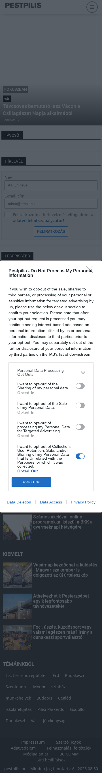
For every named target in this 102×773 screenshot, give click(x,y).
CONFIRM (31, 481)
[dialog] (51, 386)
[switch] (80, 386)
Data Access (51, 502)
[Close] (91, 271)
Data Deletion (19, 502)
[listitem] (51, 372)
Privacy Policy (83, 502)
